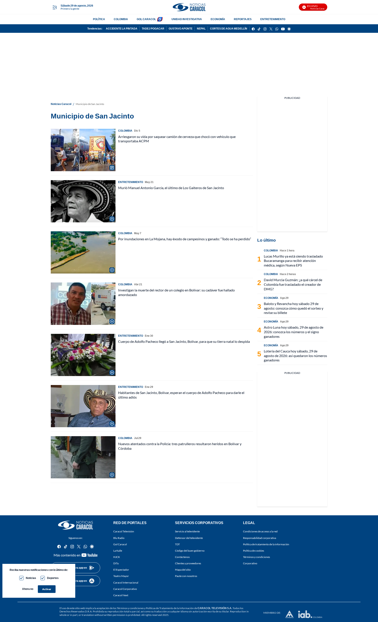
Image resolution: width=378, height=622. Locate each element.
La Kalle (117, 550)
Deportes (53, 578)
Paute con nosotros (186, 576)
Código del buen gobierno (190, 550)
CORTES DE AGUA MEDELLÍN (228, 28)
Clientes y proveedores (188, 563)
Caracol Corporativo (125, 588)
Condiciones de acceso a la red (260, 531)
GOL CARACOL (146, 19)
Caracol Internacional (125, 582)
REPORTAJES (243, 19)
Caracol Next (120, 595)
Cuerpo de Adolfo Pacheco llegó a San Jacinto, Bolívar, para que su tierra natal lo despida (184, 341)
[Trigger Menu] (54, 7)
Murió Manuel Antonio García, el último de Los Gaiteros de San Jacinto (171, 188)
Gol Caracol (120, 544)
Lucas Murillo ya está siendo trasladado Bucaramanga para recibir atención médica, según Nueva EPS (293, 260)
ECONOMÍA (218, 19)
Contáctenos (182, 557)
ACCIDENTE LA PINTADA (121, 28)
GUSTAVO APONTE (180, 28)
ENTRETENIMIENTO (272, 19)
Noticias (31, 578)
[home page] (189, 7)
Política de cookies (253, 550)
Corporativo (250, 563)
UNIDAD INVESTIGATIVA (187, 19)
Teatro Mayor (121, 576)
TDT (177, 544)
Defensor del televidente (189, 537)
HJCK (116, 557)
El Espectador (121, 569)
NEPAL (201, 28)
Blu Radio (118, 537)
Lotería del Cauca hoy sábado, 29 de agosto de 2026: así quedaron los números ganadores (295, 355)
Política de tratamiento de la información (266, 544)
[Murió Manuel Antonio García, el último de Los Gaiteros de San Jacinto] (83, 201)
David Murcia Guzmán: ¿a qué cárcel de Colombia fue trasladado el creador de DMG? (293, 284)
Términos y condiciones (256, 557)
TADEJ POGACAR (153, 28)
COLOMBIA (121, 19)
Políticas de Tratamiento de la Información (170, 608)
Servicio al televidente (187, 531)
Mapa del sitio (183, 569)
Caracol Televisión (123, 531)
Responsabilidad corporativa (259, 537)
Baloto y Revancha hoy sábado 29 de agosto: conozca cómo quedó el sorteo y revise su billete (293, 308)
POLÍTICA (99, 19)
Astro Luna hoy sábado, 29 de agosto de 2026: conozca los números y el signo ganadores (293, 331)
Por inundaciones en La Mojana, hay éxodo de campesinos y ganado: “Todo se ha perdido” (184, 239)
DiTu (116, 563)
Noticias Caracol (61, 104)
